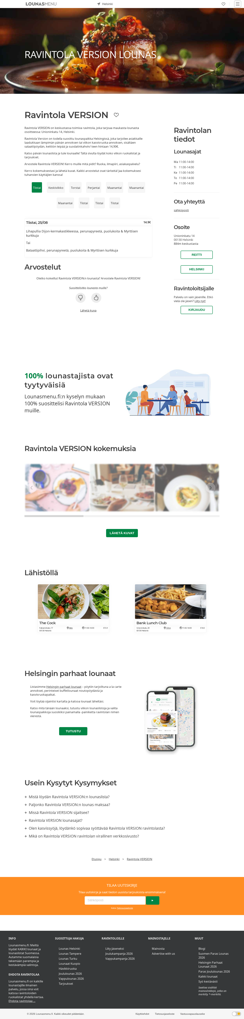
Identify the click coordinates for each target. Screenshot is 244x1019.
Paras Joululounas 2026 (214, 971)
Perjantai (94, 188)
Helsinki (196, 269)
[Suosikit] (223, 4)
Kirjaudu (196, 310)
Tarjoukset (66, 984)
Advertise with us (163, 954)
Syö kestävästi (208, 981)
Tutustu (73, 731)
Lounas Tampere (70, 954)
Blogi (201, 949)
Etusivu (96, 859)
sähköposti (181, 210)
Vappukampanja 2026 (120, 959)
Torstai (75, 188)
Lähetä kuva (88, 310)
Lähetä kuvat (122, 533)
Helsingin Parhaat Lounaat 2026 (210, 964)
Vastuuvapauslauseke (192, 1013)
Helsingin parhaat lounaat (63, 687)
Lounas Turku (68, 959)
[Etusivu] (41, 4)
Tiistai (37, 188)
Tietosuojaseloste (125, 908)
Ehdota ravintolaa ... (22, 1001)
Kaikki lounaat (208, 976)
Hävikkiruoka (68, 969)
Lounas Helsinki (69, 949)
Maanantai (114, 188)
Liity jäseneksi (114, 949)
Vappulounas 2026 (71, 979)
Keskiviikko (55, 188)
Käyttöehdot (142, 1013)
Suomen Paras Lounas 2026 (213, 956)
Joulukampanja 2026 (119, 954)
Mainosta (158, 949)
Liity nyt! (200, 301)
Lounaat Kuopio (69, 964)
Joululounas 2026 (70, 974)
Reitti (197, 255)
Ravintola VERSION (139, 859)
